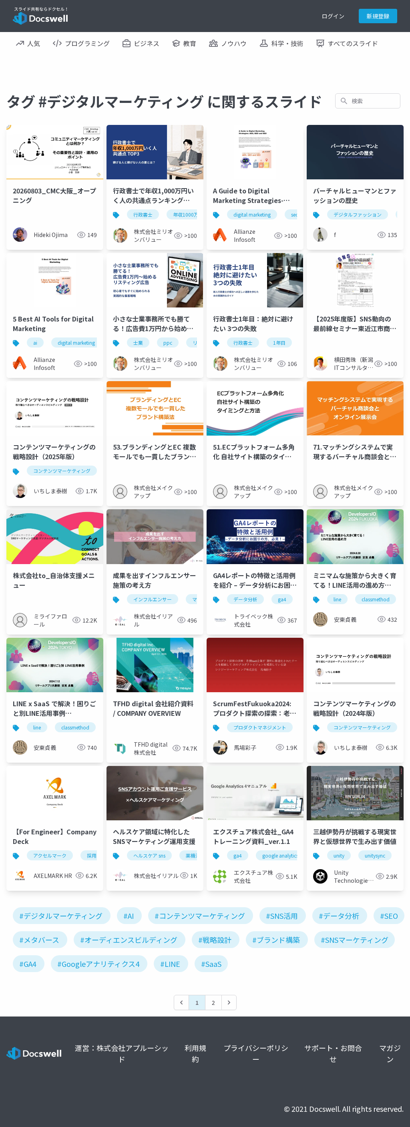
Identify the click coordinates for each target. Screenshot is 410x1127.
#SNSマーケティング (354, 939)
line (337, 599)
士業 (138, 342)
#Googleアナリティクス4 (98, 963)
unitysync (375, 855)
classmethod (376, 599)
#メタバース (39, 939)
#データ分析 (339, 915)
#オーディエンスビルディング (128, 939)
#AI (128, 915)
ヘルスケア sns (149, 855)
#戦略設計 (214, 939)
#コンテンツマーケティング (200, 915)
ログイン (333, 16)
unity (339, 855)
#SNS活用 (282, 915)
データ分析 (245, 599)
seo (295, 214)
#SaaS (211, 963)
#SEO (389, 915)
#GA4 (27, 963)
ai (35, 342)
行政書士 (143, 214)
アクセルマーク (49, 855)
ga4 (282, 599)
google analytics (280, 855)
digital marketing (252, 214)
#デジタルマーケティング (60, 915)
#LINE (170, 963)
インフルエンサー (152, 599)
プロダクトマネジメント (259, 727)
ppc (167, 342)
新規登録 (378, 16)
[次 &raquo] (229, 1002)
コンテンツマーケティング (61, 470)
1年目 (279, 342)
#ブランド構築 (276, 939)
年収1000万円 (188, 214)
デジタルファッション (358, 214)
